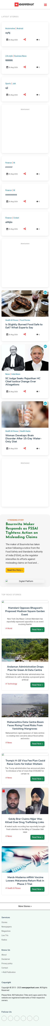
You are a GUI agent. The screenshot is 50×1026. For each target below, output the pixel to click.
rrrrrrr (9, 167)
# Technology (11, 684)
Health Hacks (25, 431)
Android (20, 28)
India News (16, 374)
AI (14, 163)
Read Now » (37, 629)
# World (9, 628)
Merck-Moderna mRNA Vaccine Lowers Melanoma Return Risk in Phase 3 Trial (25, 881)
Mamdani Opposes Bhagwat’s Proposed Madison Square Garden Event (25, 611)
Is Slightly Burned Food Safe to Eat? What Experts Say (24, 326)
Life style (9, 56)
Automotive (10, 28)
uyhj (7, 32)
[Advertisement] (26, 130)
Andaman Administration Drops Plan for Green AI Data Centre (25, 668)
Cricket (16, 218)
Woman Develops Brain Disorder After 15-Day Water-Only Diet (23, 438)
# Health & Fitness (13, 888)
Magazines (6, 931)
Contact (5, 968)
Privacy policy (7, 963)
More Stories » (25, 906)
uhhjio (8, 222)
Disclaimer (6, 959)
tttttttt (9, 60)
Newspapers (7, 927)
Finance (8, 163)
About (4, 955)
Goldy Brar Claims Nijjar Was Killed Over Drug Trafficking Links (24, 820)
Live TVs (5, 935)
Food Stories (25, 320)
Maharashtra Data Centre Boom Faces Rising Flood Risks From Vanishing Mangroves (25, 725)
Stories (4, 922)
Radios (4, 940)
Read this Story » (15, 570)
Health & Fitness (11, 320)
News (7, 374)
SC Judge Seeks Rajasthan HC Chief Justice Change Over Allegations (22, 381)
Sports (8, 84)
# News (9, 743)
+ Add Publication (9, 972)
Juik (14, 84)
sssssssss (11, 194)
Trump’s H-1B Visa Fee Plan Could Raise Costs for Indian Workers (25, 762)
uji (6, 88)
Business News (20, 56)
